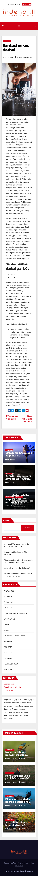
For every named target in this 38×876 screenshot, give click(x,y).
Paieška (6, 520)
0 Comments (25, 759)
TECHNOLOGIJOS (11, 664)
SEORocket (8, 690)
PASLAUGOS (6, 40)
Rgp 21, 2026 (12, 759)
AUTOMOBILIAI (10, 496)
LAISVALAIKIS (9, 619)
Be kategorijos (9, 602)
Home (7, 871)
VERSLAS (8, 669)
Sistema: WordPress (10, 863)
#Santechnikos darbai (24, 57)
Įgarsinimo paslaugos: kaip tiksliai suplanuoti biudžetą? (18, 455)
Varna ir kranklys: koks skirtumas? (17, 568)
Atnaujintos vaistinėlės (12, 687)
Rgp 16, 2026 (12, 829)
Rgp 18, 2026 (12, 805)
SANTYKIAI (8, 653)
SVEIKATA (8, 658)
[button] (35, 26)
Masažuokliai (9, 684)
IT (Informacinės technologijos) (15, 613)
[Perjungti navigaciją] (19, 26)
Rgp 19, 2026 (12, 782)
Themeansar (19, 866)
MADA (6, 625)
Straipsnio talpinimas (26, 871)
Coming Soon (14, 871)
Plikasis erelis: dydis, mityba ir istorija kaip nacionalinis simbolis (18, 802)
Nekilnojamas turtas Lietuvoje (15, 636)
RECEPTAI (8, 647)
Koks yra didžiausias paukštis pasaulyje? (17, 777)
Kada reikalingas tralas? (27, 419)
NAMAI (6, 630)
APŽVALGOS (9, 591)
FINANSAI (8, 608)
